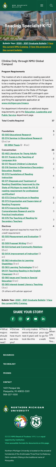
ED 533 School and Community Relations (22, 247)
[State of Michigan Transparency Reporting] (21, 421)
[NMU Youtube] (35, 319)
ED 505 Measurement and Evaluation (20, 236)
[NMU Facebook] (12, 319)
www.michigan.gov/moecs (15, 103)
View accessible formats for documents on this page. (27, 443)
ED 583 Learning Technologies (17, 267)
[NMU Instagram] (20, 319)
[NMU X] (28, 319)
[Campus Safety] (36, 421)
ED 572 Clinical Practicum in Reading (20, 197)
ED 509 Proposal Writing (14, 243)
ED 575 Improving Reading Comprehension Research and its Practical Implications (18, 211)
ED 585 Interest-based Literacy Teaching (22, 284)
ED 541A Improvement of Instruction (20, 253)
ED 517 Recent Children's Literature (19, 164)
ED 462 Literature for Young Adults (19, 153)
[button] (51, 5)
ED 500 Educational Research (16, 134)
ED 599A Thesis (12, 145)
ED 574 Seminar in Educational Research (22, 138)
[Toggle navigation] (41, 5)
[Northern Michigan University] (5, 5)
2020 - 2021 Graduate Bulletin (31, 43)
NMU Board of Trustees (21, 436)
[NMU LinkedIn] (43, 319)
